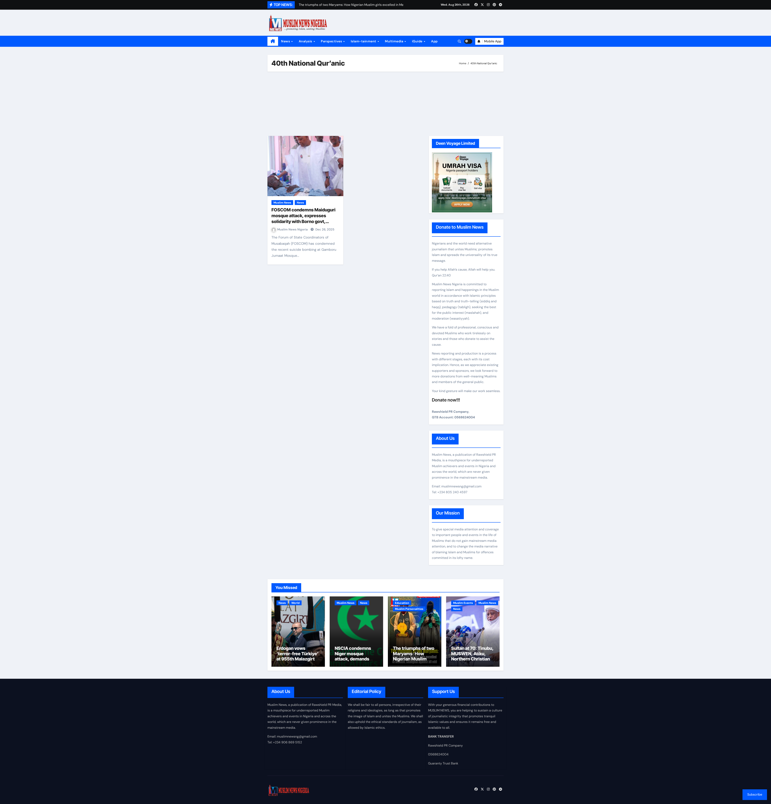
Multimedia (394, 41)
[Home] (272, 41)
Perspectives (332, 41)
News (286, 41)
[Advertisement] (386, 104)
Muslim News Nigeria (292, 229)
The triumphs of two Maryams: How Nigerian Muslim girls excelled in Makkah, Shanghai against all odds (413, 661)
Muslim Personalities (409, 609)
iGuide (417, 41)
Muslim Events (463, 603)
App (434, 41)
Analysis (306, 41)
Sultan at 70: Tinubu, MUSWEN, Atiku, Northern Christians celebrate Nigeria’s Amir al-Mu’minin (472, 659)
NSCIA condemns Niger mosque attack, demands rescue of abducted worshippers (355, 659)
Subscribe (754, 794)
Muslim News (282, 202)
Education (402, 603)
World (295, 603)
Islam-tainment (364, 41)
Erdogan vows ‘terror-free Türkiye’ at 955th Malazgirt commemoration (297, 656)
